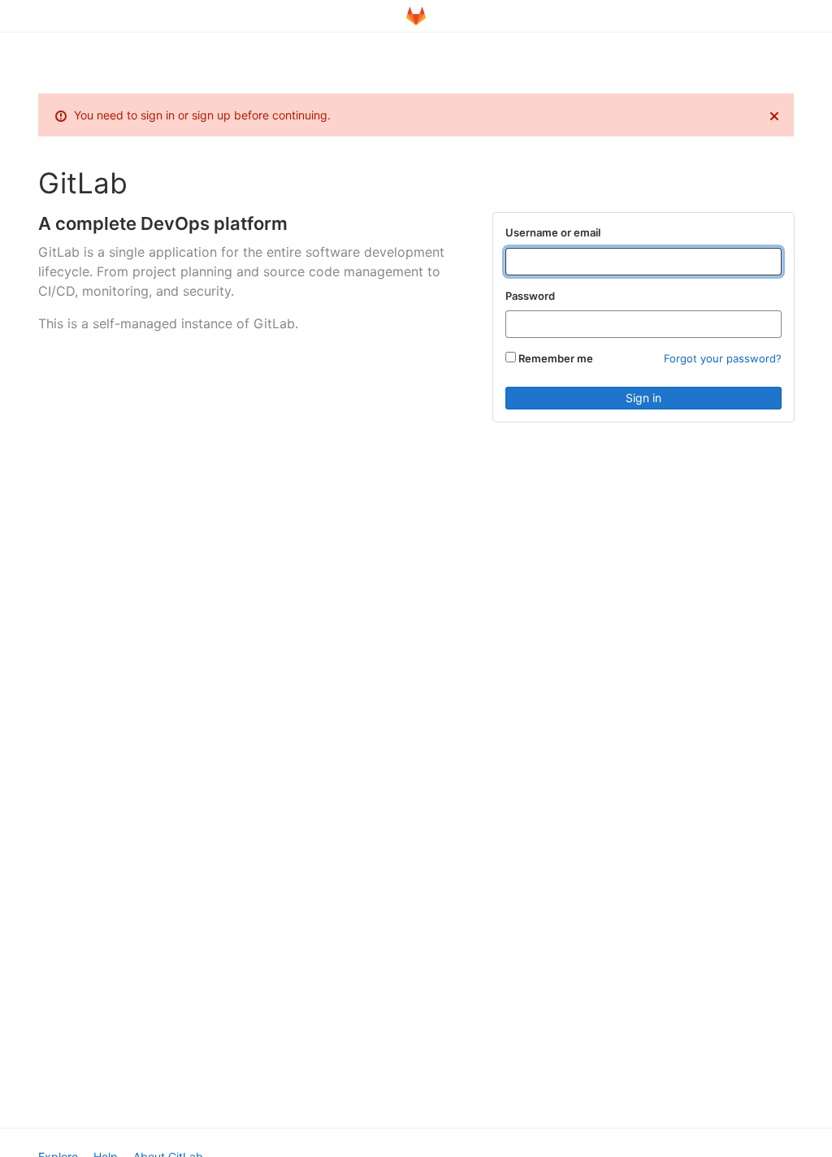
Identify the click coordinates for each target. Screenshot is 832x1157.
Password (530, 295)
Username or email (552, 232)
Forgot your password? (723, 358)
